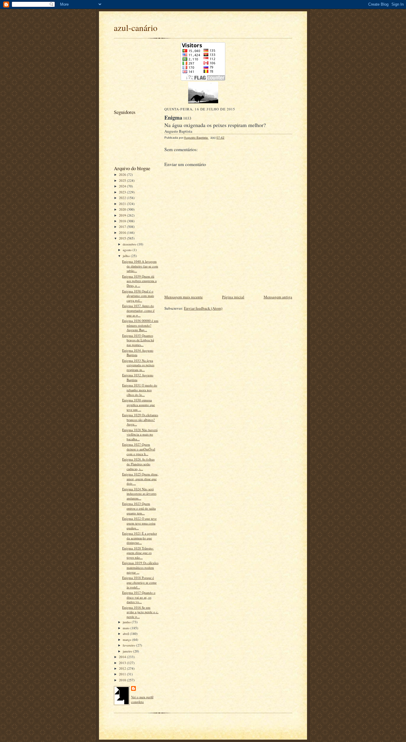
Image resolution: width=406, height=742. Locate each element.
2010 (123, 680)
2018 (123, 221)
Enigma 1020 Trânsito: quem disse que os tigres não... (138, 553)
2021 (123, 203)
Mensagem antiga (278, 297)
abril (126, 633)
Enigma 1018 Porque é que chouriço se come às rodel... (139, 582)
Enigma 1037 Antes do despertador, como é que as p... (138, 310)
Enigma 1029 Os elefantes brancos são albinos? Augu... (140, 419)
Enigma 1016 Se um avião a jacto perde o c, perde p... (140, 612)
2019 (123, 215)
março (127, 639)
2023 (123, 192)
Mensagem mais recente (183, 297)
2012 (123, 668)
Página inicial (233, 297)
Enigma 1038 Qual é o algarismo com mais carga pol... (138, 296)
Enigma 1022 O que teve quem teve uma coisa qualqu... (139, 523)
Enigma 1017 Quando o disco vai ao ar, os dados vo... (138, 597)
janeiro (128, 651)
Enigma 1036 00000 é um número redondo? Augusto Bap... (140, 325)
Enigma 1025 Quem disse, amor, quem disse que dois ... (140, 479)
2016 (123, 232)
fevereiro (129, 645)
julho (127, 255)
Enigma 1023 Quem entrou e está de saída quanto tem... (139, 508)
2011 (123, 674)
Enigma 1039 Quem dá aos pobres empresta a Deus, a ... (139, 281)
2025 (123, 180)
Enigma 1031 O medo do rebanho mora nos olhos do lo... (139, 390)
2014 (123, 657)
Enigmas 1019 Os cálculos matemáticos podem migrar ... (140, 567)
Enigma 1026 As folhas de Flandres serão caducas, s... (138, 464)
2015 (123, 238)
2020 (123, 209)
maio (126, 628)
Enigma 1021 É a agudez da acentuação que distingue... (139, 538)
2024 (123, 186)
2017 (123, 226)
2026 (123, 174)
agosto (128, 250)
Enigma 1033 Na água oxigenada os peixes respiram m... (138, 365)
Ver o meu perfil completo (142, 699)
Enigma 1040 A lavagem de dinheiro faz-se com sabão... (140, 266)
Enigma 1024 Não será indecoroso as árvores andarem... (139, 493)
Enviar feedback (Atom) (203, 308)
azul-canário (136, 27)
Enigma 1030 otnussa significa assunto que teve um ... (138, 404)
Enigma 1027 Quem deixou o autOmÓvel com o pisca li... (138, 449)
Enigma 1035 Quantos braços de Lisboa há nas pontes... (138, 340)
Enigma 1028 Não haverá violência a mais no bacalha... (140, 434)
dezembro (130, 244)
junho (127, 622)
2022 (123, 197)
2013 (123, 662)
